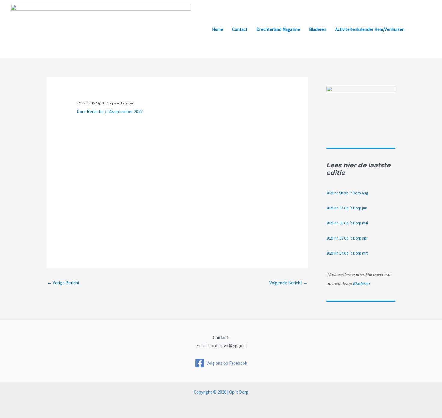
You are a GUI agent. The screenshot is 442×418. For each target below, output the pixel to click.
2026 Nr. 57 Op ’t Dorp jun (346, 208)
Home (217, 29)
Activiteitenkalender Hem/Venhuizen (369, 29)
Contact (239, 29)
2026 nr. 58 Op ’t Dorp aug (347, 193)
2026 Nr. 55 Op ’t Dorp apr (346, 238)
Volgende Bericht (288, 283)
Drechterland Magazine (278, 29)
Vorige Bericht (63, 283)
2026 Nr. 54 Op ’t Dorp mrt (347, 253)
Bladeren (317, 29)
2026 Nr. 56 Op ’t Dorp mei (347, 223)
